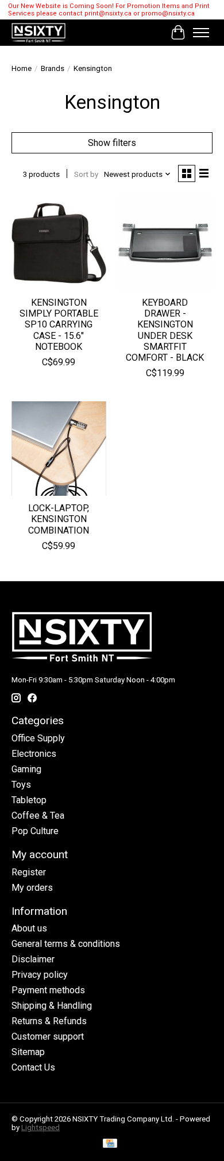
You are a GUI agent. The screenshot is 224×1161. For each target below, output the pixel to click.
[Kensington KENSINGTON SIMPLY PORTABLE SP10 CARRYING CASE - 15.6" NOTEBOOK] (58, 243)
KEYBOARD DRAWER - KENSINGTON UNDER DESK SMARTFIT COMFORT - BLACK (165, 330)
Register (28, 872)
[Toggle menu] (201, 32)
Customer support (47, 1036)
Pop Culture (35, 831)
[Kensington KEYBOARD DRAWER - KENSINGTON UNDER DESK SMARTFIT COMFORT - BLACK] (165, 243)
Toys (21, 784)
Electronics (33, 753)
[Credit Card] (110, 1144)
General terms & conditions (65, 943)
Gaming (26, 769)
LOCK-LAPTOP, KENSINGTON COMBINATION (58, 519)
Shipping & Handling (51, 1005)
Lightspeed (40, 1127)
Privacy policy (39, 974)
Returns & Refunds (49, 1021)
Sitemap (28, 1052)
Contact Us (33, 1067)
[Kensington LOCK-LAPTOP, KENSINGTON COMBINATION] (58, 448)
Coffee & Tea (37, 815)
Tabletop (29, 800)
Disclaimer (33, 959)
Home (21, 68)
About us (29, 928)
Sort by (86, 174)
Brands (52, 68)
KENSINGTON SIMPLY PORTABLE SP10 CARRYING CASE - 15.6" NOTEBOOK (59, 324)
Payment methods (48, 990)
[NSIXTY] (38, 32)
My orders (32, 887)
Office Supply (38, 738)
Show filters (112, 142)
